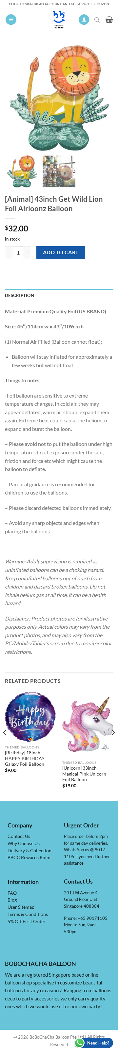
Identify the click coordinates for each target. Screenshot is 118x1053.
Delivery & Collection (29, 850)
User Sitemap (21, 907)
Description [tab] (19, 295)
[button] (11, 19)
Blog (12, 900)
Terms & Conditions (28, 914)
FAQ (12, 893)
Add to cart (61, 252)
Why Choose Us (24, 843)
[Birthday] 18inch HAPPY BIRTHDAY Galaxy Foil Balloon (25, 758)
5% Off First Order (27, 921)
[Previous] (5, 745)
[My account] (84, 19)
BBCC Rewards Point (29, 857)
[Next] (113, 745)
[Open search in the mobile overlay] (97, 19)
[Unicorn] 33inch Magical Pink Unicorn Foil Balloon (84, 773)
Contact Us (19, 836)
